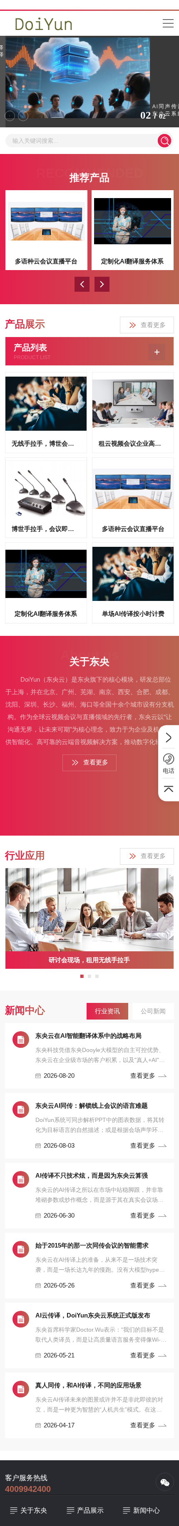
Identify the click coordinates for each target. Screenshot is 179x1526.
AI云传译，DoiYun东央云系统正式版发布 (92, 1315)
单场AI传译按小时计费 (133, 613)
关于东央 (33, 1510)
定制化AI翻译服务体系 (132, 261)
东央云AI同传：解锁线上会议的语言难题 (91, 1105)
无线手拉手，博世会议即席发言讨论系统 (46, 443)
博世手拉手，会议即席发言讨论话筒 (46, 528)
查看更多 (153, 324)
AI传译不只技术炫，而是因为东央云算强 (91, 1175)
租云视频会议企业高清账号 (133, 443)
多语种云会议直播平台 (46, 261)
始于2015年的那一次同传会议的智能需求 (92, 1245)
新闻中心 (146, 1510)
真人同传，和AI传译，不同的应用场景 (88, 1385)
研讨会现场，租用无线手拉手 (89, 959)
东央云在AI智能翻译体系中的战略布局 (88, 1035)
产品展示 (90, 1510)
